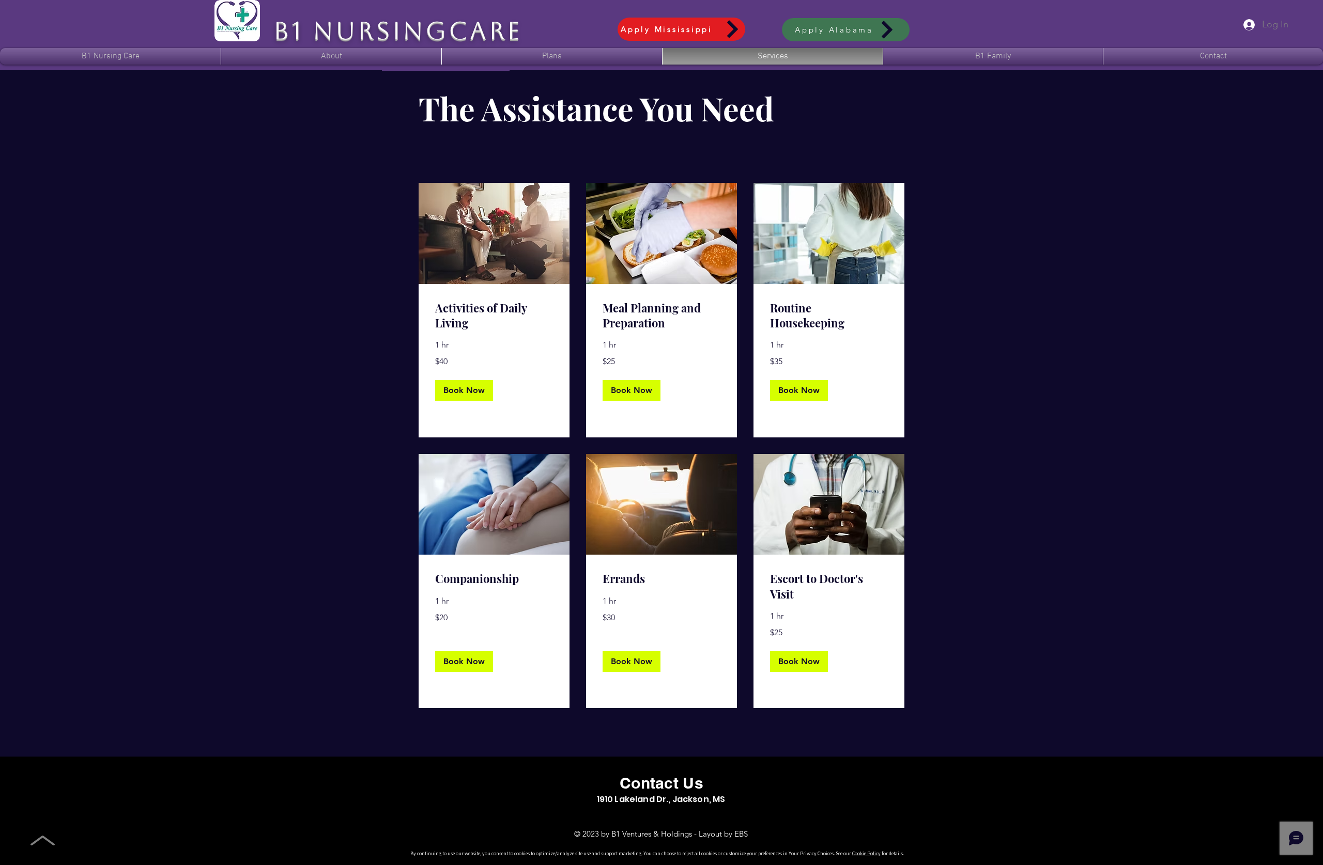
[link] (494, 316)
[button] (993, 56)
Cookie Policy (866, 853)
